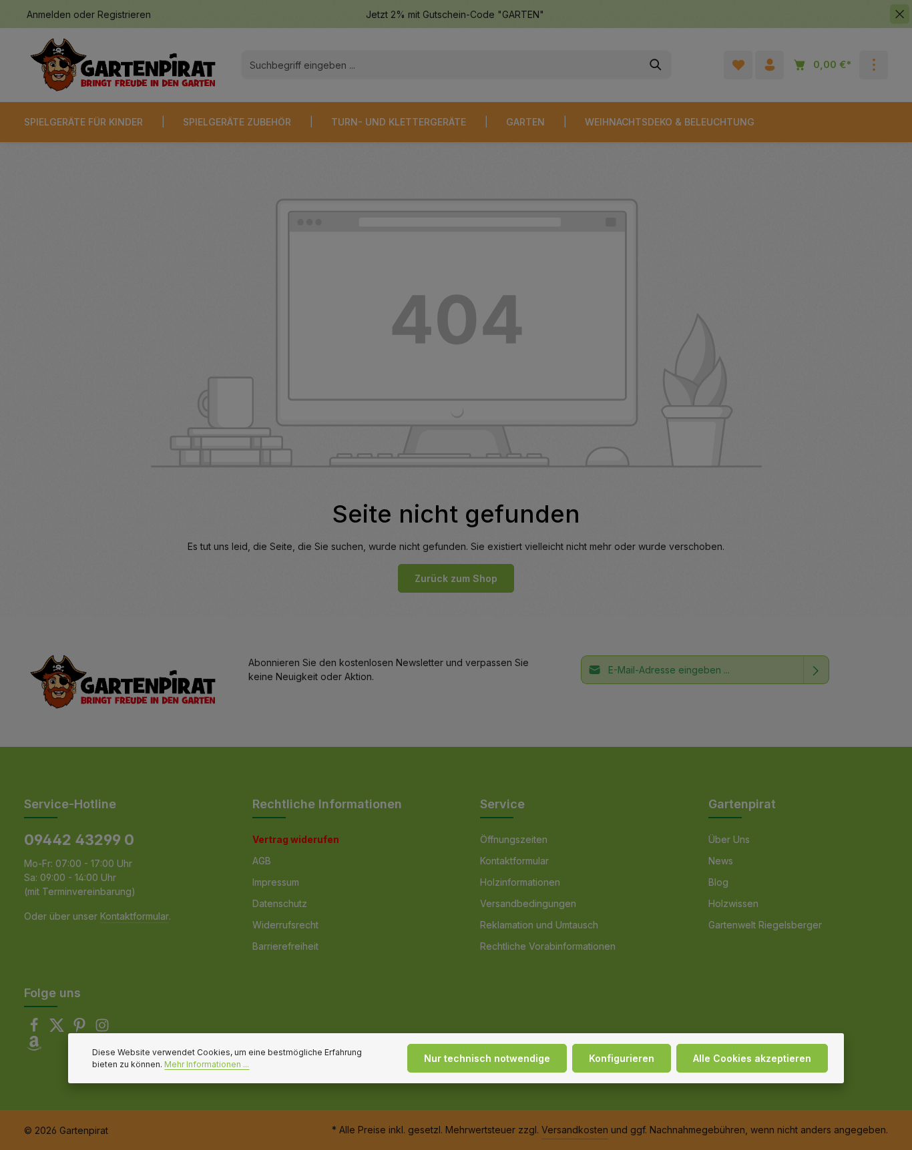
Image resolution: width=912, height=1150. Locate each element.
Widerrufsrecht (285, 924)
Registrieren (124, 14)
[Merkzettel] (738, 65)
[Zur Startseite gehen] (123, 65)
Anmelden (49, 14)
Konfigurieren (621, 1058)
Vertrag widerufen (295, 839)
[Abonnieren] (816, 669)
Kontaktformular (134, 916)
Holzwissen (733, 903)
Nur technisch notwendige (487, 1058)
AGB (261, 860)
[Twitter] (58, 1029)
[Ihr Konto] (769, 65)
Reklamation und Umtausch (539, 924)
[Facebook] (35, 1029)
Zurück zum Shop (456, 578)
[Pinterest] (80, 1029)
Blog (718, 882)
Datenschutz (279, 903)
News (720, 860)
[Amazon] (34, 1047)
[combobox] (441, 64)
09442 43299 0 (79, 839)
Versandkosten (574, 1129)
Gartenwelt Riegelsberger (765, 924)
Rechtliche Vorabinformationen (548, 946)
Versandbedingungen (528, 903)
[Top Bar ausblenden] (899, 14)
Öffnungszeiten (513, 839)
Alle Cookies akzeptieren (752, 1058)
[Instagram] (102, 1029)
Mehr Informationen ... (206, 1064)
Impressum (275, 882)
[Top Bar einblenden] (873, 65)
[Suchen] (656, 64)
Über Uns (729, 839)
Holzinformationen (520, 882)
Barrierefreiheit (285, 946)
